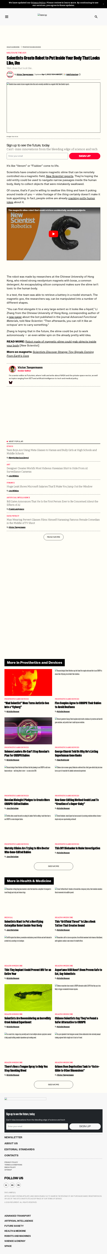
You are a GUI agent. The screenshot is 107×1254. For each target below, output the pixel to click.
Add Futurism (72, 74)
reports (59, 176)
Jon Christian (13, 808)
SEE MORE (53, 866)
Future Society (14, 1226)
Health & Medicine (13, 47)
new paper (15, 317)
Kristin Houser (13, 711)
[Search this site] (96, 16)
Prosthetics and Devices (32, 47)
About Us (11, 1143)
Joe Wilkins (14, 476)
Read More (53, 537)
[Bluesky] (10, 382)
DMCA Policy (10, 1167)
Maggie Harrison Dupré (19, 458)
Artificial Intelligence (18, 498)
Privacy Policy (38, 3)
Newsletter (13, 1137)
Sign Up (85, 156)
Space (8, 1246)
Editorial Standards (19, 1149)
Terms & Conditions (13, 1165)
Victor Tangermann (25, 74)
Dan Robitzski (63, 760)
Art (8, 465)
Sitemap (8, 1170)
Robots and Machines (17, 1236)
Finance (11, 483)
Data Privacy (13, 516)
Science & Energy (14, 1241)
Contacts (11, 1155)
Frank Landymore (16, 509)
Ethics (10, 446)
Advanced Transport (17, 1216)
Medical (8, 917)
